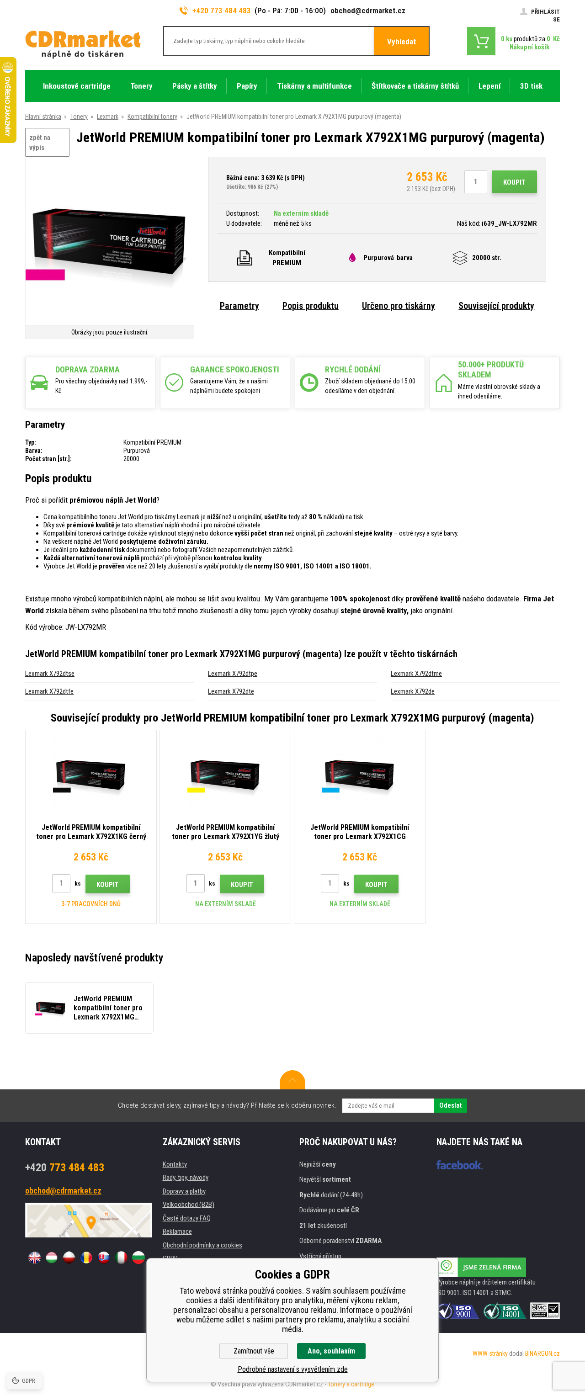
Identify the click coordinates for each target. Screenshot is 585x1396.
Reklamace (177, 1231)
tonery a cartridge (351, 1384)
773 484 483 (64, 1167)
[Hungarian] (51, 1257)
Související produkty (496, 305)
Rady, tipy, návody (185, 1177)
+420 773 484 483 (221, 10)
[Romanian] (86, 1257)
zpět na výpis (39, 142)
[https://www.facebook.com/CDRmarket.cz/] (459, 1164)
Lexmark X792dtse (49, 673)
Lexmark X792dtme (416, 673)
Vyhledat (401, 41)
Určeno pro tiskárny (398, 305)
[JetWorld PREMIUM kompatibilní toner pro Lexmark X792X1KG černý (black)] (91, 775)
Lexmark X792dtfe (49, 691)
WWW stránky (490, 1353)
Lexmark (107, 116)
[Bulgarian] (138, 1257)
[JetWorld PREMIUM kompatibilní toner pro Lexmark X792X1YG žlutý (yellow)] (225, 775)
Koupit (514, 182)
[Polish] (69, 1257)
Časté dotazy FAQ (187, 1218)
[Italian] (121, 1257)
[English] (34, 1257)
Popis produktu (310, 305)
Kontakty (175, 1164)
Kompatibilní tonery (152, 116)
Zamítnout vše (254, 1351)
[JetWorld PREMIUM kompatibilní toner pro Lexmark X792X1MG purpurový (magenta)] (110, 242)
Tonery (79, 116)
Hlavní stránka (43, 116)
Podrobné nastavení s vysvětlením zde (293, 1369)
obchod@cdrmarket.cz (367, 10)
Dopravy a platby (184, 1191)
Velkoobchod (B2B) (188, 1204)
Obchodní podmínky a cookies (202, 1245)
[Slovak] (103, 1257)
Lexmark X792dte (231, 691)
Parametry (239, 305)
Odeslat (450, 1105)
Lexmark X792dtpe (232, 673)
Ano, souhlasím (331, 1351)
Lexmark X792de (413, 691)
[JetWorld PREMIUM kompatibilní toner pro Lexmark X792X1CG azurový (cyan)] (359, 775)
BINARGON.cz (542, 1353)
